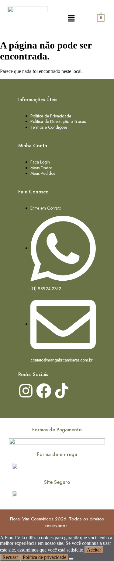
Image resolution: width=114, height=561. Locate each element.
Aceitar (94, 549)
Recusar (10, 557)
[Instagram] (25, 390)
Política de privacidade (44, 557)
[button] (71, 18)
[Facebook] (43, 390)
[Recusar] (71, 559)
